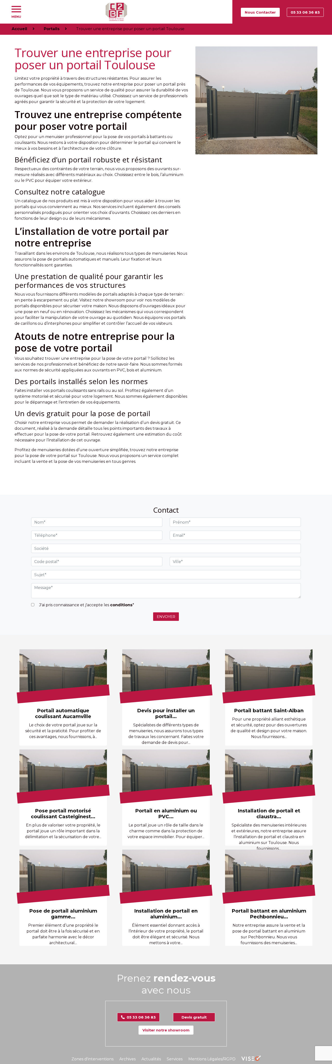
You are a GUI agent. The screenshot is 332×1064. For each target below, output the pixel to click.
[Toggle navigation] (16, 9)
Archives (127, 1059)
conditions (121, 605)
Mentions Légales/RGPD (212, 1059)
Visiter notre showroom (166, 1030)
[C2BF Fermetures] (116, 12)
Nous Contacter (260, 12)
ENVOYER (166, 616)
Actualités (151, 1059)
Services (175, 1059)
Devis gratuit (194, 1017)
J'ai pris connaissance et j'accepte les (86, 605)
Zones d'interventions (92, 1059)
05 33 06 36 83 (305, 12)
